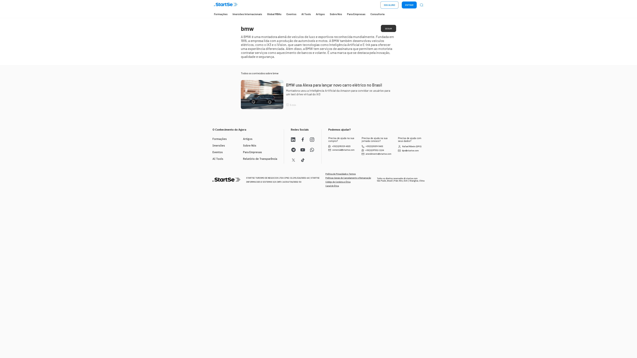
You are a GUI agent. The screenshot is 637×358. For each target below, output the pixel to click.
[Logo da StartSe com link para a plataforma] (226, 5)
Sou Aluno (389, 5)
